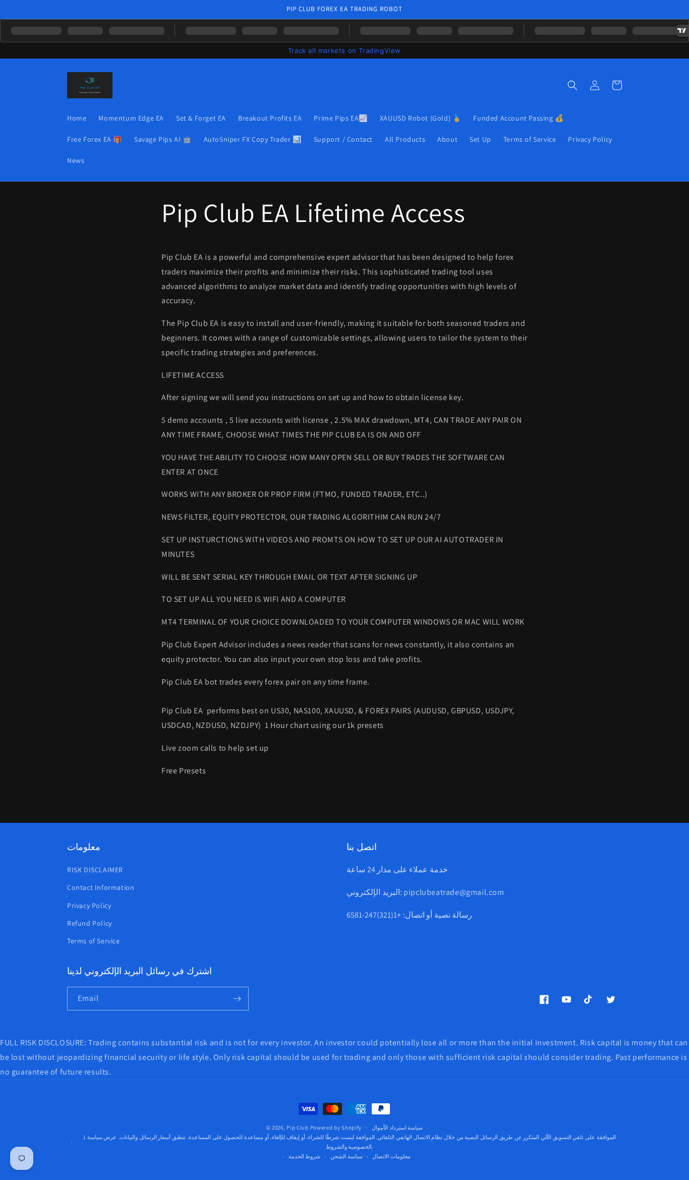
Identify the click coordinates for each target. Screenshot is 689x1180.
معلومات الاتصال (391, 1156)
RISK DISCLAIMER (95, 869)
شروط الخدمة (305, 1156)
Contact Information (100, 887)
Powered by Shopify (336, 1127)
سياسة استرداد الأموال (397, 1127)
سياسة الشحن (346, 1156)
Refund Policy (89, 923)
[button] (572, 85)
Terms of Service (93, 940)
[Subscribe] (237, 998)
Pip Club (297, 1127)
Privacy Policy (89, 905)
